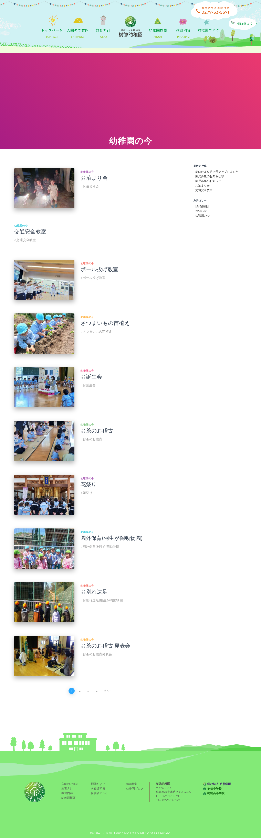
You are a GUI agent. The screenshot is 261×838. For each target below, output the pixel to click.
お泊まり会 (94, 178)
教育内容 (67, 793)
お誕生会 (91, 376)
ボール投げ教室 (99, 269)
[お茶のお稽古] (44, 441)
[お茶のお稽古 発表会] (44, 656)
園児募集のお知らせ (208, 181)
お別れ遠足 (94, 591)
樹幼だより (98, 784)
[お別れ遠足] (44, 602)
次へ (106, 690)
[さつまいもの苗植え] (44, 333)
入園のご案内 (70, 784)
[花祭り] (44, 495)
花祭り (89, 484)
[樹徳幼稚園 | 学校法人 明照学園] (130, 26)
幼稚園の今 (87, 171)
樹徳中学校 (214, 788)
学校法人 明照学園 (219, 784)
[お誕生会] (44, 387)
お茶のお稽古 (97, 430)
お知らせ (201, 211)
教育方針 (67, 788)
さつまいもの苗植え (105, 323)
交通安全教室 (30, 231)
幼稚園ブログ (134, 788)
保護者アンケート (102, 793)
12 (96, 690)
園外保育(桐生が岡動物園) (112, 538)
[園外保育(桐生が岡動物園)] (44, 548)
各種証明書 (98, 788)
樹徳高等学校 (216, 793)
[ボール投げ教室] (44, 280)
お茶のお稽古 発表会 (105, 645)
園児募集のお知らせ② (209, 176)
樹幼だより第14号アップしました (216, 172)
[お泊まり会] (44, 188)
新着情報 (132, 784)
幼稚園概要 (68, 798)
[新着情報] (202, 206)
